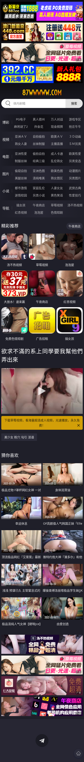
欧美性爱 (75, 154)
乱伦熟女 (57, 161)
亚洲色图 (39, 171)
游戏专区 (75, 119)
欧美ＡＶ (57, 136)
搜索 (74, 103)
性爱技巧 (75, 195)
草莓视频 (57, 205)
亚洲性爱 (21, 154)
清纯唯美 (39, 178)
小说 (5, 191)
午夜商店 (39, 205)
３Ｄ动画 (75, 136)
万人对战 (57, 119)
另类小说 (39, 195)
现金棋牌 (57, 126)
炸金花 (38, 126)
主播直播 (57, 144)
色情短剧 (57, 212)
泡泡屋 (38, 212)
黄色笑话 (57, 195)
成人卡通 (57, 154)
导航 (5, 208)
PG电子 (21, 119)
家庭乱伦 (39, 188)
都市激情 (21, 188)
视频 (5, 139)
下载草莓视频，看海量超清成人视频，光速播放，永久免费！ (42, 422)
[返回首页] (78, 753)
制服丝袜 (21, 161)
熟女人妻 (21, 144)
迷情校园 (21, 195)
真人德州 (39, 119)
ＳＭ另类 (75, 144)
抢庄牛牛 (75, 126)
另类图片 (75, 178)
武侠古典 (75, 188)
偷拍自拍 (39, 154)
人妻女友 (57, 188)
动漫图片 (75, 171)
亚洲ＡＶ (21, 136)
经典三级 (39, 161)
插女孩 (20, 205)
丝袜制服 (39, 144)
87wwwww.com (42, 92)
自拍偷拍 (39, 136)
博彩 (5, 122)
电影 (5, 156)
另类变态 (75, 161)
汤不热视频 (74, 205)
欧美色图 (57, 171)
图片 (5, 174)
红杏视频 (21, 212)
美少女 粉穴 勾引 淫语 (19, 437)
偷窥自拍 (21, 171)
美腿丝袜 (21, 178)
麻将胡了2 (21, 126)
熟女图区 (57, 178)
